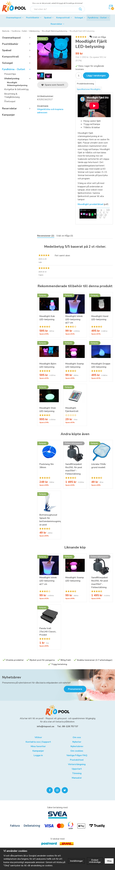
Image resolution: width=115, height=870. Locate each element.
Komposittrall (63, 17)
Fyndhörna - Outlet (97, 17)
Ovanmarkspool (13, 17)
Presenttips (10, 74)
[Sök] (80, 9)
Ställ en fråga (99, 37)
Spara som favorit (54, 84)
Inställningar (76, 860)
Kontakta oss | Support (38, 741)
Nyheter (76, 741)
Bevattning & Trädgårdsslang (12, 95)
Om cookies (76, 750)
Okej (109, 860)
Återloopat (9, 101)
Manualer (77, 777)
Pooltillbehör (32, 17)
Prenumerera (75, 689)
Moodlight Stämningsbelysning (17, 84)
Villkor (38, 737)
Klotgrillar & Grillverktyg (16, 89)
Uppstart (77, 768)
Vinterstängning (77, 764)
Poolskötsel (77, 759)
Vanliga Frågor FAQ (76, 755)
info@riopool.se (45, 726)
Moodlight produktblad (90, 204)
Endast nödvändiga (95, 860)
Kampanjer (8, 114)
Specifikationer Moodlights (88, 89)
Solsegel (79, 17)
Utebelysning (11, 78)
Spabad (47, 17)
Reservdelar (56, 24)
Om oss (77, 737)
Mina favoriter (38, 746)
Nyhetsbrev (11, 677)
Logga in (38, 755)
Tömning (76, 773)
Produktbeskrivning (85, 83)
